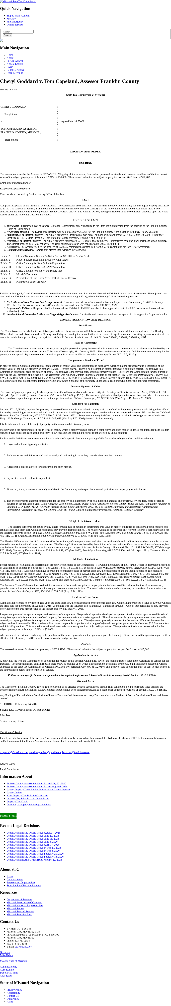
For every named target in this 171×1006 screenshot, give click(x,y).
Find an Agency (15, 21)
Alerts (10, 1001)
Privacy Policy (14, 989)
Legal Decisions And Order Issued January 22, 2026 (34, 859)
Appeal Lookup (15, 63)
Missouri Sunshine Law (19, 914)
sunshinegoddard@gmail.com (45, 752)
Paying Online (14, 792)
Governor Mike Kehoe (6, 954)
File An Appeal (15, 60)
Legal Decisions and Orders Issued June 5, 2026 (32, 841)
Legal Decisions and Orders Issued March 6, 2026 (33, 850)
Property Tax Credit (17, 801)
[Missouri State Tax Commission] (18, 1)
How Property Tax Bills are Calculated (27, 795)
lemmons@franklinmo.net (76, 752)
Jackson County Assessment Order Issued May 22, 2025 (36, 783)
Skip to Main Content (18, 15)
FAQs (10, 66)
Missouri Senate (15, 908)
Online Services (15, 24)
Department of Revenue (19, 899)
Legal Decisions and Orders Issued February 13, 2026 (35, 856)
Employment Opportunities (21, 882)
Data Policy (13, 998)
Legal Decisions (15, 69)
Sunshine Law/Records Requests (24, 885)
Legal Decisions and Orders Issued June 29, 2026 (33, 835)
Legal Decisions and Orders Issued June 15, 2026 (33, 838)
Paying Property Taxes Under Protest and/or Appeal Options (38, 789)
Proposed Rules (8, 815)
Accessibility (13, 992)
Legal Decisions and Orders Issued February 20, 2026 (35, 853)
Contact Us (13, 995)
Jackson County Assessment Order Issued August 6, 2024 (37, 786)
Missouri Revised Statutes (20, 911)
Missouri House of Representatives (25, 905)
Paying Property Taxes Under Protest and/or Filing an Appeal (32, 810)
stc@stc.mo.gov (23, 946)
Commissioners (15, 879)
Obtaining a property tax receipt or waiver (29, 804)
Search (7, 35)
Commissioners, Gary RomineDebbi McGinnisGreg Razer (9, 971)
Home (10, 54)
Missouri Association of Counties (24, 902)
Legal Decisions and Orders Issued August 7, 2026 (33, 832)
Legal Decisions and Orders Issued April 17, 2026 (33, 844)
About (10, 57)
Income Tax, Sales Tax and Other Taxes (28, 798)
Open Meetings (15, 72)
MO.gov (11, 18)
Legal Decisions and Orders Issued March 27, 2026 (34, 847)
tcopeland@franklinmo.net (14, 752)
